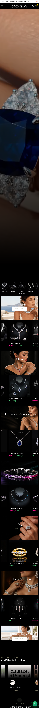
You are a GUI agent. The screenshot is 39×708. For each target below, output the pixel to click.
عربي (2, 1)
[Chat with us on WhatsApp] (35, 703)
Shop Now (19, 309)
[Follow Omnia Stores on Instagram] (37, 2)
